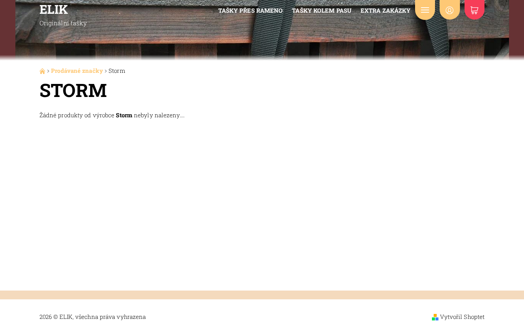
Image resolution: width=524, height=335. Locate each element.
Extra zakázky (385, 10)
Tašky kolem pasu (321, 10)
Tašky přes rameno (250, 10)
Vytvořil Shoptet (462, 316)
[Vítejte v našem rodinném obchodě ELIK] (43, 70)
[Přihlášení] (450, 10)
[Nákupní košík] (474, 10)
